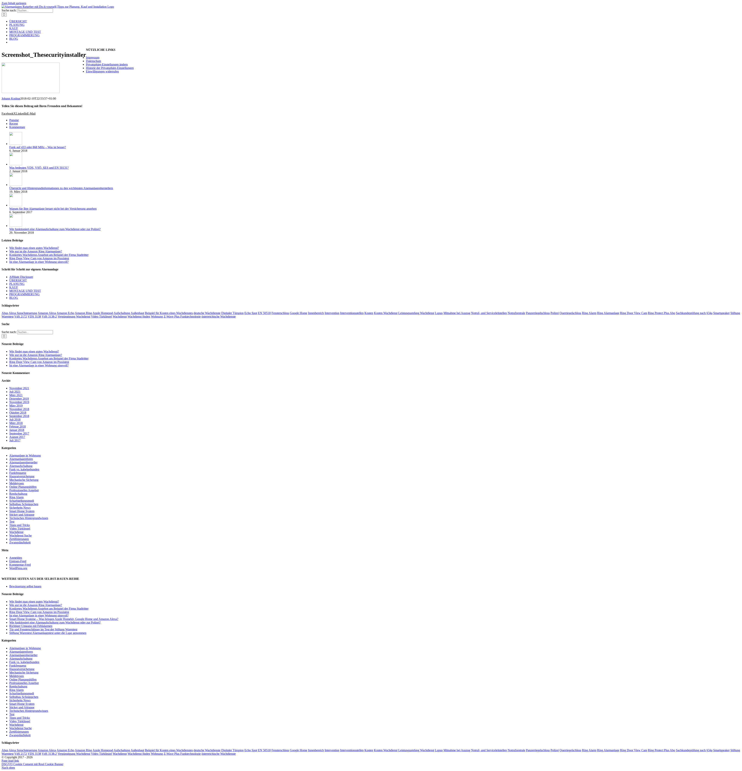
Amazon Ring (83, 313)
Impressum (92, 57)
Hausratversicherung (21, 476)
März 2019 (16, 405)
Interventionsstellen (352, 313)
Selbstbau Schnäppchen (23, 504)
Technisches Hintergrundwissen (28, 518)
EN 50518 (264, 313)
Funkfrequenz (17, 473)
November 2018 (19, 409)
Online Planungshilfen (23, 486)
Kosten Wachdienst (385, 313)
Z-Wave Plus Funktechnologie (182, 316)
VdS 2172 (20, 316)
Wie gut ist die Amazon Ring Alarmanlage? (35, 251)
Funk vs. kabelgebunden (24, 469)
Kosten (368, 313)
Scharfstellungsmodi (21, 500)
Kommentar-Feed (20, 564)
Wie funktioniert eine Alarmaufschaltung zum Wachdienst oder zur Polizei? (55, 229)
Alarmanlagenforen (21, 459)
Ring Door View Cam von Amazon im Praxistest (39, 258)
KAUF (13, 287)
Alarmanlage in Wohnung (25, 455)
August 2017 (17, 437)
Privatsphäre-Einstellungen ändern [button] (107, 64)
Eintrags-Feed (17, 561)
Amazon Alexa (47, 313)
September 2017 (19, 433)
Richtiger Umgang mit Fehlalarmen (30, 626)
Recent (13, 123)
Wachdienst (120, 316)
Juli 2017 (14, 440)
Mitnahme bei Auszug (456, 313)
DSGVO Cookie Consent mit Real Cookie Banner (32, 764)
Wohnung (157, 316)
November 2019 (19, 402)
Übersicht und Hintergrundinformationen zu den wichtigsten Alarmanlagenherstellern (61, 188)
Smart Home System (21, 511)
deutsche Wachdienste (207, 313)
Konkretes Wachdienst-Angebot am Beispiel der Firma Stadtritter (48, 254)
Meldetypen (16, 483)
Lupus (439, 313)
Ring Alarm (589, 313)
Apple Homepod (103, 313)
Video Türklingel (101, 316)
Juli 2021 (14, 391)
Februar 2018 (17, 426)
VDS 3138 (34, 316)
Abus (5, 313)
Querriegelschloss (570, 313)
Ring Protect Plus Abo (661, 313)
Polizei (555, 313)
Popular (14, 120)
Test (11, 521)
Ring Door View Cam (633, 313)
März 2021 (16, 395)
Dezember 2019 (19, 398)
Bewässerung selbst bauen (25, 586)
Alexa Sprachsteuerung (23, 313)
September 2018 (19, 416)
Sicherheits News (20, 507)
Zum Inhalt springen (14, 3)
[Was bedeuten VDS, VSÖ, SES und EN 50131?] (15, 164)
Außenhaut (137, 313)
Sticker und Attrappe (21, 514)
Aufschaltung (122, 313)
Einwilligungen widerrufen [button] (102, 71)
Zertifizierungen (19, 539)
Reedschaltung (18, 493)
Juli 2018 (14, 419)
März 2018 (16, 423)
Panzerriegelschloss (538, 313)
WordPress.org (18, 568)
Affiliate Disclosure (21, 277)
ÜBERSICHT (18, 280)
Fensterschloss (280, 313)
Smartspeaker (721, 313)
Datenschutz (93, 61)
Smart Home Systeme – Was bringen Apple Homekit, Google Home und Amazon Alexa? (63, 619)
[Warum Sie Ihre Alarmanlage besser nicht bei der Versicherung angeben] (15, 205)
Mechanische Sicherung (23, 479)
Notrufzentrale (516, 313)
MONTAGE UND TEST (25, 290)
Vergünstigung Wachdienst (74, 316)
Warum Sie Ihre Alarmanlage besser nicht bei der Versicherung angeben (53, 208)
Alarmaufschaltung (20, 466)
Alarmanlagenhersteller (23, 462)
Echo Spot (250, 313)
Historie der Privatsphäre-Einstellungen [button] (110, 68)
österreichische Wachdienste (219, 316)
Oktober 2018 (17, 412)
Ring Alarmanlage (608, 313)
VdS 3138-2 (49, 316)
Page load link (10, 760)
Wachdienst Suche (20, 535)
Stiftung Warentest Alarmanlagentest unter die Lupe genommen (47, 633)
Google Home (298, 313)
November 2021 (19, 388)
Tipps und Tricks (19, 525)
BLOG (13, 297)
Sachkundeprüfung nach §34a (694, 313)
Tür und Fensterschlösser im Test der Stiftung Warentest (43, 629)
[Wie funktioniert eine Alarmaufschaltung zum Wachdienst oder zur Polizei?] (15, 225)
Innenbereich (316, 313)
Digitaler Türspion (232, 313)
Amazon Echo (65, 313)
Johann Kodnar (11, 98)
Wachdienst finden (139, 316)
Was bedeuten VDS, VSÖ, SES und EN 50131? (39, 167)
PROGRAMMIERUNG (24, 294)
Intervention (332, 313)
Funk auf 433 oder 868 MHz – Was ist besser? (37, 147)
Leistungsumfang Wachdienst (416, 313)
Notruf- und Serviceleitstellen (489, 313)
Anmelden (15, 557)
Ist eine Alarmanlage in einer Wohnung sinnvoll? (39, 261)
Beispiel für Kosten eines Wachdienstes (169, 313)
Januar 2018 (16, 430)
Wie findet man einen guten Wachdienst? (34, 248)
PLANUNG (17, 283)
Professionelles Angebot (24, 490)
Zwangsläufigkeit (20, 542)
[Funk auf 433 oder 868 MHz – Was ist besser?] (15, 143)
